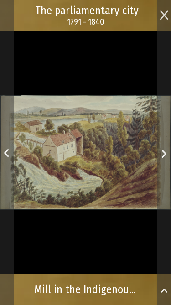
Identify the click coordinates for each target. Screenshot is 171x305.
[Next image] (164, 146)
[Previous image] (6, 152)
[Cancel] (164, 14)
